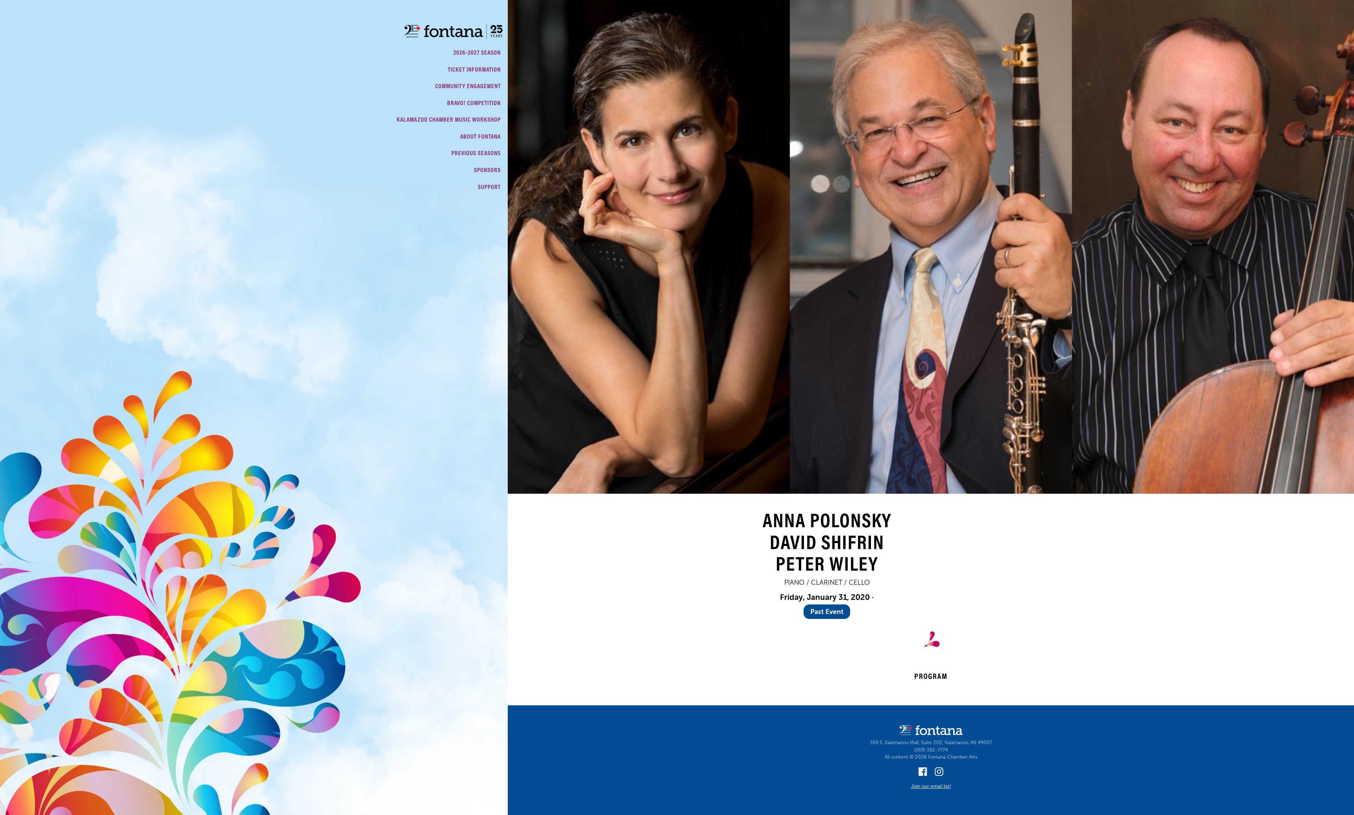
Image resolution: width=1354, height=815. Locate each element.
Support (489, 187)
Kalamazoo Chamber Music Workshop (449, 119)
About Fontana (480, 136)
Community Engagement (468, 86)
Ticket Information (474, 69)
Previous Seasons (476, 153)
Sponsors (487, 170)
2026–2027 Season (477, 52)
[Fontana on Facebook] (923, 773)
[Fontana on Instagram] (939, 773)
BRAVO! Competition (474, 103)
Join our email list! (931, 786)
